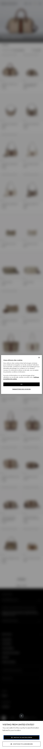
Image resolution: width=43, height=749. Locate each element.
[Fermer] (39, 357)
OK (21, 384)
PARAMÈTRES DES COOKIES (21, 389)
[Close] (21, 715)
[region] (21, 374)
